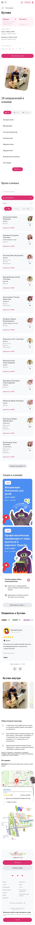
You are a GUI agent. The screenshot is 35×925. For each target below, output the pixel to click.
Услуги (5, 884)
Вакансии (22, 882)
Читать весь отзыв (8, 653)
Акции (5, 892)
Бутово (8, 640)
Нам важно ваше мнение (24, 894)
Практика (5, 897)
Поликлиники (7, 890)
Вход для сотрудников (16, 903)
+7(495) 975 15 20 (23, 24)
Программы (6, 887)
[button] (15, 669)
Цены (4, 895)
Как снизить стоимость (22, 890)
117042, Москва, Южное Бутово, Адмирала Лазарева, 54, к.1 (9, 23)
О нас (21, 887)
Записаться (27, 2)
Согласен (17, 919)
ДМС (20, 884)
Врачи (4, 882)
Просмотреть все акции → (17, 605)
